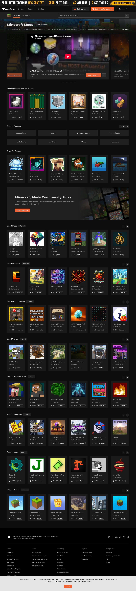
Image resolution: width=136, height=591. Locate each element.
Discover (16, 15)
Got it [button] (68, 586)
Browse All (26, 15)
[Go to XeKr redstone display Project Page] (16, 319)
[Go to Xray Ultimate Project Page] (78, 394)
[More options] (132, 9)
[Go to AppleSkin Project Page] (120, 470)
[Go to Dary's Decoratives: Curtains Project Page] (37, 106)
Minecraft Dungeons (13, 572)
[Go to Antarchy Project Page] (99, 169)
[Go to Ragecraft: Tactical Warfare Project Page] (78, 281)
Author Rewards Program (39, 559)
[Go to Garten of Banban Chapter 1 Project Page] (78, 357)
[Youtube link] (116, 537)
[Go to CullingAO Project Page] (16, 244)
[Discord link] (120, 537)
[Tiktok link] (112, 537)
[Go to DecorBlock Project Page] (120, 106)
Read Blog (123, 75)
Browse (21, 9)
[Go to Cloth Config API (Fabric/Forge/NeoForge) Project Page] (57, 470)
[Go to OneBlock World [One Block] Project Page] (120, 507)
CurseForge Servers (62, 572)
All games (10, 552)
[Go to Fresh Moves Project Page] (37, 394)
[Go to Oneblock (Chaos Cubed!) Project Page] (16, 507)
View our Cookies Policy (82, 581)
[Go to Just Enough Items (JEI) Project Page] (37, 470)
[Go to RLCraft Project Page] (120, 432)
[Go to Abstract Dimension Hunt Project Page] (120, 357)
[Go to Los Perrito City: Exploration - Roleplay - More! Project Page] (99, 507)
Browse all (124, 126)
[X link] (124, 537)
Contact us (85, 559)
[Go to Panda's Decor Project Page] (57, 106)
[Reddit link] (128, 537)
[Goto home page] (8, 9)
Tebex (108, 559)
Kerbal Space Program (14, 569)
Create (30, 9)
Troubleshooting (86, 556)
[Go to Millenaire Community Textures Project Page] (37, 319)
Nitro (108, 562)
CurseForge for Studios (113, 556)
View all (22, 226)
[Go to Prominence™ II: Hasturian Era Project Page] (57, 432)
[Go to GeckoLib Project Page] (16, 470)
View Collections (22, 210)
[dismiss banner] (133, 3)
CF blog (59, 559)
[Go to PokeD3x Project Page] (57, 244)
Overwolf (109, 552)
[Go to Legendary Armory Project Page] (99, 244)
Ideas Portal (60, 556)
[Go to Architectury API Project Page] (78, 470)
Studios (41, 9)
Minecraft (10, 556)
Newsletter (60, 562)
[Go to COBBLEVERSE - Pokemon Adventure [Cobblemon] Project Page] (99, 432)
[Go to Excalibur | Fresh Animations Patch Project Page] (57, 319)
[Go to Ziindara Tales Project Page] (37, 281)
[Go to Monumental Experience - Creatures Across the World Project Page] (120, 281)
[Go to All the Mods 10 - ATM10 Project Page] (16, 432)
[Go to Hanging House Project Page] (99, 357)
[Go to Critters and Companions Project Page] (57, 169)
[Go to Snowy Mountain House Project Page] (37, 357)
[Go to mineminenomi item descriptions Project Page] (120, 319)
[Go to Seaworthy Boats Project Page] (120, 169)
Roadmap (60, 565)
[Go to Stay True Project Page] (99, 394)
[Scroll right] (127, 226)
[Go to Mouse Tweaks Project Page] (99, 470)
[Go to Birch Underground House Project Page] (57, 357)
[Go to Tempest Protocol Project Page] (16, 169)
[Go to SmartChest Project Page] (78, 244)
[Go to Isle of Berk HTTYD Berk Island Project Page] (78, 507)
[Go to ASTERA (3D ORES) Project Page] (78, 319)
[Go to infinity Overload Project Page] (57, 281)
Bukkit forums (61, 569)
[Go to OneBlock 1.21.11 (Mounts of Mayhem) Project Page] (37, 507)
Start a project (36, 552)
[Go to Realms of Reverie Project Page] (37, 244)
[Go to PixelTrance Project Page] (120, 244)
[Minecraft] (9, 16)
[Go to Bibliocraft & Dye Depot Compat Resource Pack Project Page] (99, 319)
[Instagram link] (109, 537)
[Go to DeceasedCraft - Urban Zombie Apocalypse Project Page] (37, 432)
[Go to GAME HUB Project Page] (16, 357)
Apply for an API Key (38, 562)
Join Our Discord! (62, 552)
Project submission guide (39, 556)
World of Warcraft (12, 559)
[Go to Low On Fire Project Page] (120, 394)
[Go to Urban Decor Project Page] (16, 106)
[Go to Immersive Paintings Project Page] (78, 106)
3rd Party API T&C (37, 565)
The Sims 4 (10, 562)
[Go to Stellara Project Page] (37, 169)
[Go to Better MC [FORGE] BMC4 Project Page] (78, 432)
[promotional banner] (68, 3)
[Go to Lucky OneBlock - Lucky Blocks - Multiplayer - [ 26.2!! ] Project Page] (57, 507)
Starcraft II (10, 565)
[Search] (127, 16)
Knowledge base (87, 552)
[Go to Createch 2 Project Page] (16, 281)
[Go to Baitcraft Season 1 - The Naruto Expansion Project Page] (99, 281)
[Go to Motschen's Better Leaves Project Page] (57, 394)
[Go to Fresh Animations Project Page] (16, 394)
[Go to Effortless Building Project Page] (99, 106)
